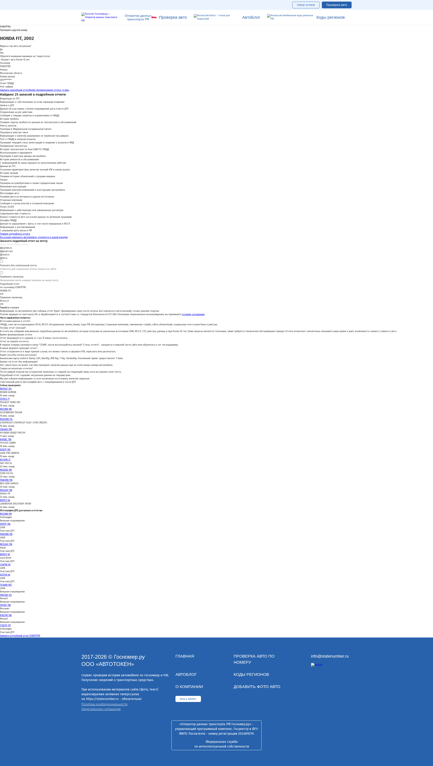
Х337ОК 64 (5, 574)
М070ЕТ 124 (6, 389)
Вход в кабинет (188, 699)
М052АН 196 (6, 490)
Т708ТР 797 (5, 625)
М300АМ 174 (6, 419)
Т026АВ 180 (6, 585)
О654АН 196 (6, 429)
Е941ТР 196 (5, 449)
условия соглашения (193, 314)
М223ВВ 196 (6, 409)
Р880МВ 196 (6, 480)
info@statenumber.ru (330, 656)
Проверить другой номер (13, 30)
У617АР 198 (5, 605)
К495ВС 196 (5, 439)
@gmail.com (6, 251)
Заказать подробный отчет (34, 90)
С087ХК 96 (5, 564)
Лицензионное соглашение (101, 709)
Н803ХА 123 (6, 595)
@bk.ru (3, 258)
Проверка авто (336, 5)
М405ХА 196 (6, 470)
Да (1, 49)
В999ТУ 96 (5, 500)
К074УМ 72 (5, 460)
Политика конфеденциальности (104, 704)
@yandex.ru (6, 248)
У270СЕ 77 (4, 399)
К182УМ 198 (6, 615)
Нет (2, 53)
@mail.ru (4, 254)
